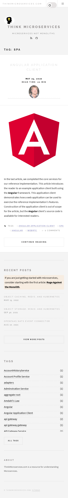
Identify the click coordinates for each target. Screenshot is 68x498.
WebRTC (32, 230)
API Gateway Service (15, 431)
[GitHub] (36, 38)
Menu (62, 3)
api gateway (10, 419)
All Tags (13, 441)
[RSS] (31, 38)
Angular (17, 230)
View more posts (34, 339)
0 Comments (52, 230)
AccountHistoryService (16, 370)
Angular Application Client (37, 226)
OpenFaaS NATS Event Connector (27, 321)
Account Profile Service (17, 376)
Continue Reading (34, 242)
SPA (61, 226)
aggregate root (12, 394)
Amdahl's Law (11, 400)
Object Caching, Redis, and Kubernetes (32, 297)
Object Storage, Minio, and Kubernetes (32, 309)
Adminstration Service (16, 388)
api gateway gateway (15, 425)
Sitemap (36, 490)
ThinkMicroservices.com (22, 4)
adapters (9, 382)
